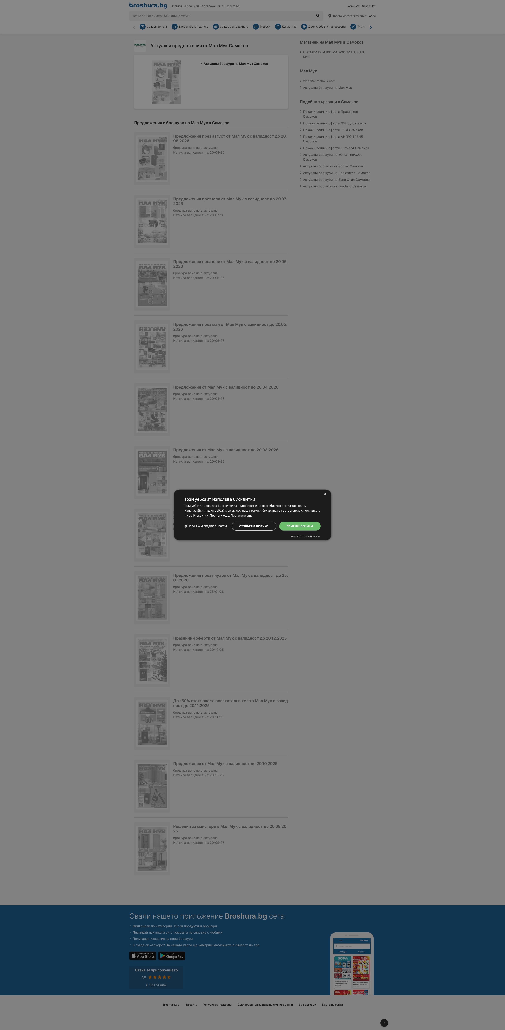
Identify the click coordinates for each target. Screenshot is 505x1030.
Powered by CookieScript (305, 536)
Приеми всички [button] (300, 526)
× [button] (325, 494)
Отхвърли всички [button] (254, 526)
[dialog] (252, 515)
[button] (205, 526)
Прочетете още (241, 515)
